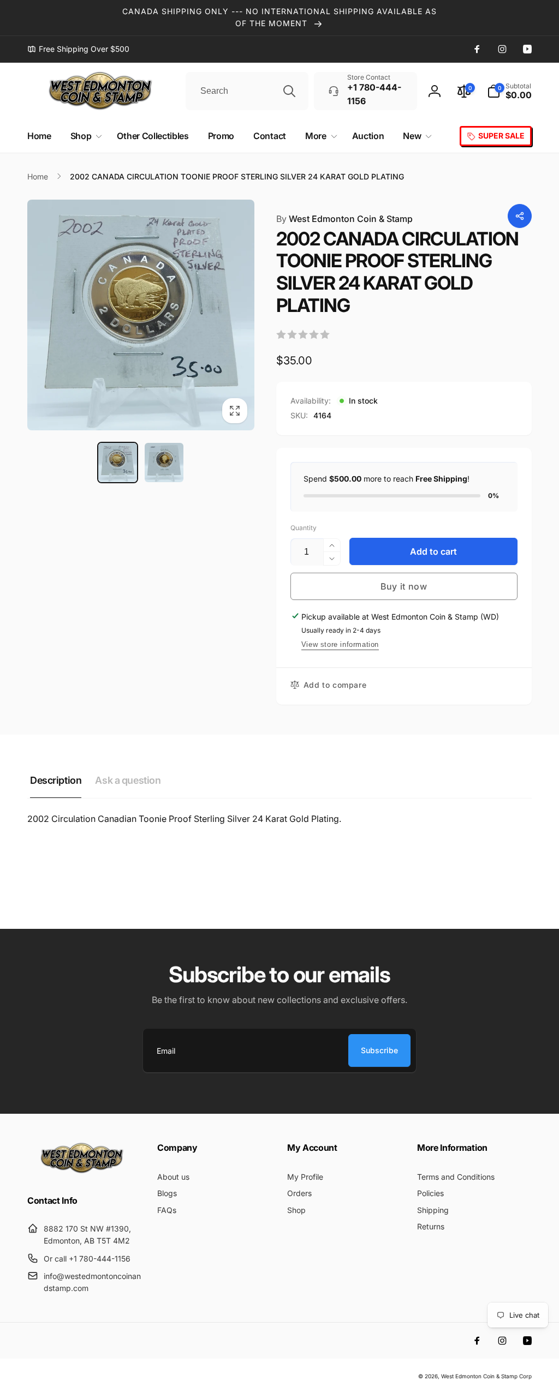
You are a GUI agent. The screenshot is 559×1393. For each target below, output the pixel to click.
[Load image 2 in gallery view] (164, 462)
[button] (509, 91)
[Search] (289, 91)
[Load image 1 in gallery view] (117, 462)
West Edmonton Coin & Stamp (344, 218)
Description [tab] (55, 780)
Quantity (303, 527)
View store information (340, 644)
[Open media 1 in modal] (140, 315)
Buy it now (403, 586)
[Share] (520, 216)
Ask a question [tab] (127, 780)
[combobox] (247, 91)
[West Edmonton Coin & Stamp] (84, 1171)
